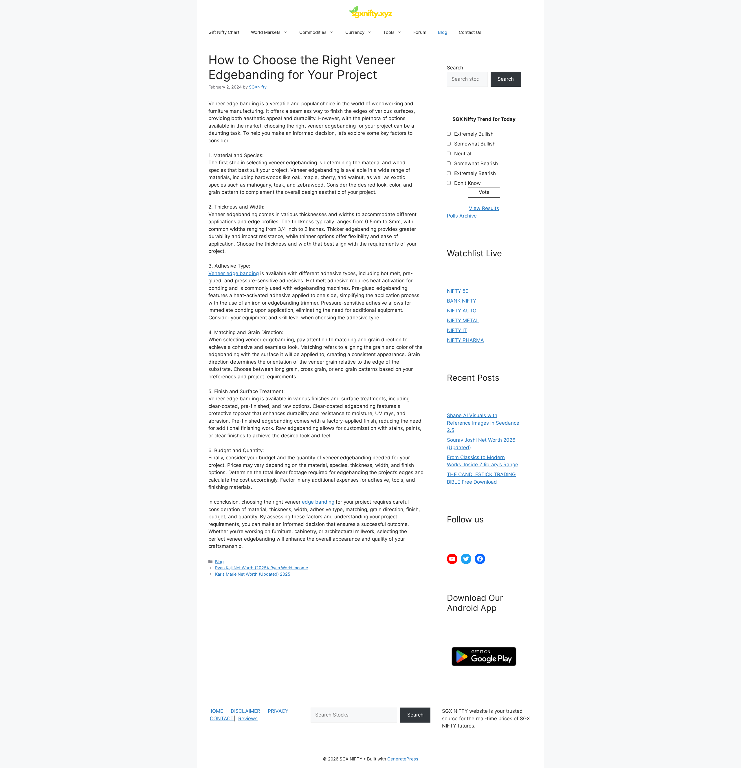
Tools (389, 32)
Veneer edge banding (233, 273)
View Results (484, 208)
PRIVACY (278, 711)
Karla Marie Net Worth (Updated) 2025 (252, 574)
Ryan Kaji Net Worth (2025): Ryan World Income (261, 567)
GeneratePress (402, 759)
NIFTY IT (457, 330)
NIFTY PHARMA (465, 340)
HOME (215, 711)
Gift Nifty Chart (223, 32)
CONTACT (222, 718)
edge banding (318, 502)
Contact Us (470, 32)
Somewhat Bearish (476, 163)
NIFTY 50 (458, 291)
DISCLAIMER (245, 711)
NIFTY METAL (463, 320)
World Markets (265, 32)
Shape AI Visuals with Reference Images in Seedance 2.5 (483, 422)
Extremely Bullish (474, 134)
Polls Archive (462, 216)
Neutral (462, 153)
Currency (354, 32)
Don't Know (467, 183)
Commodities (313, 32)
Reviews (248, 718)
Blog (442, 32)
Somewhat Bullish (475, 144)
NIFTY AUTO (461, 311)
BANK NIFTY (461, 301)
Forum (419, 32)
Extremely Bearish (475, 173)
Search (455, 68)
